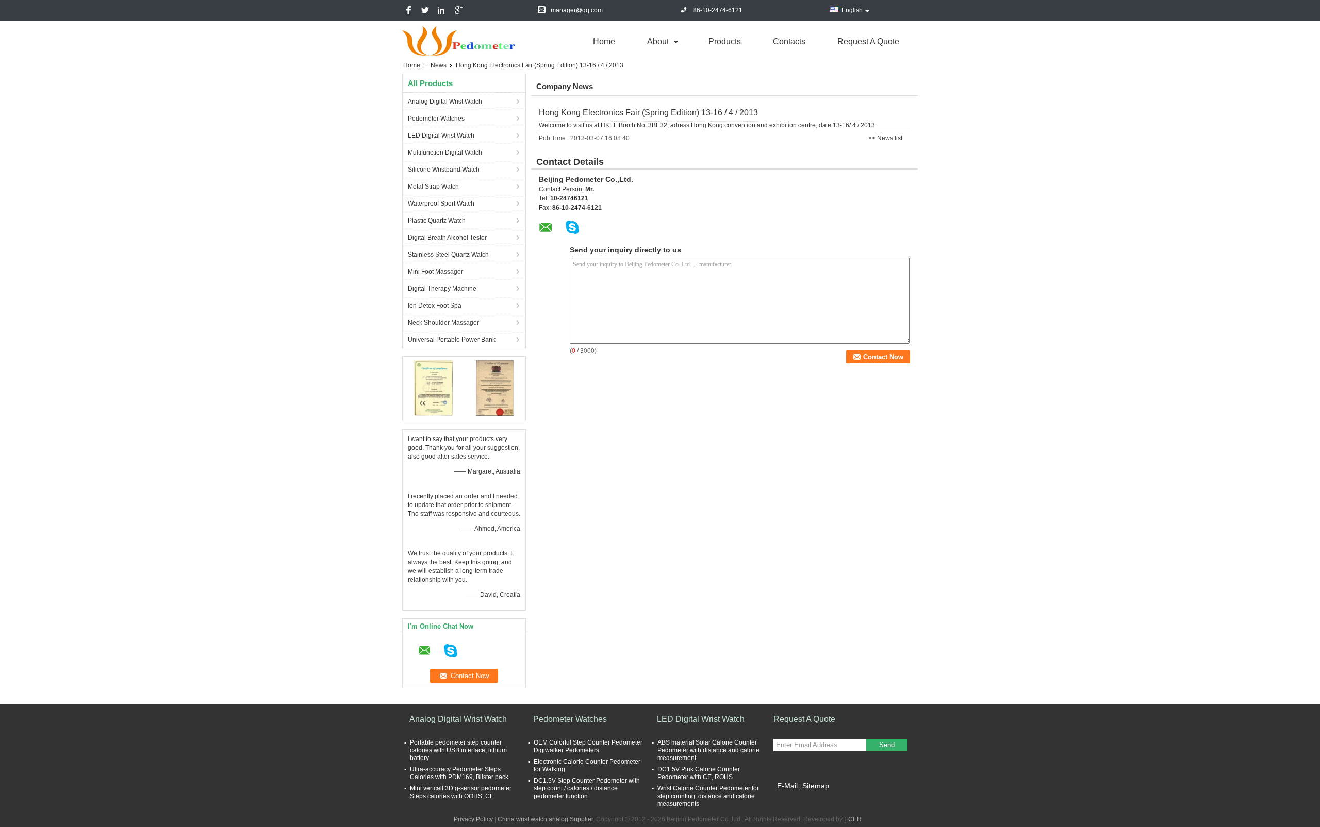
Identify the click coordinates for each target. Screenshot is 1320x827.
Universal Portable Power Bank (452, 339)
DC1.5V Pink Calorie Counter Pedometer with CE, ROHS (698, 773)
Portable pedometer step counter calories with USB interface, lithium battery (458, 750)
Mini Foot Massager (435, 271)
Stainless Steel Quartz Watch (448, 254)
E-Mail (787, 786)
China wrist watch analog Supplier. (547, 819)
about (658, 41)
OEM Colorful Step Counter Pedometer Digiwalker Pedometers (588, 746)
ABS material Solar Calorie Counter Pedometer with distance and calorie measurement (708, 750)
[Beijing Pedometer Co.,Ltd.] (459, 40)
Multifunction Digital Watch (445, 152)
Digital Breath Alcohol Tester (447, 237)
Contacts (789, 41)
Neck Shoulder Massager (443, 322)
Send (887, 745)
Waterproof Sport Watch (441, 203)
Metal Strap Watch (433, 186)
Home (604, 41)
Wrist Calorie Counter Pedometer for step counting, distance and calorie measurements (708, 796)
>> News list (885, 138)
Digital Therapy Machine (442, 288)
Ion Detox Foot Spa (434, 305)
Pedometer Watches (436, 118)
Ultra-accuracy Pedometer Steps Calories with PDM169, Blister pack (459, 773)
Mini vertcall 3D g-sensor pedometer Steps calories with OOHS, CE (461, 792)
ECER (853, 819)
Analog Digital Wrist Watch (445, 101)
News (439, 65)
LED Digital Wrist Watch (441, 135)
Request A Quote (868, 41)
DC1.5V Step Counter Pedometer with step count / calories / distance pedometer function (587, 788)
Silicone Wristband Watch (444, 169)
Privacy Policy (473, 819)
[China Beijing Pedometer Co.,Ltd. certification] (433, 387)
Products (724, 41)
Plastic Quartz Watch (437, 220)
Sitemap (815, 786)
